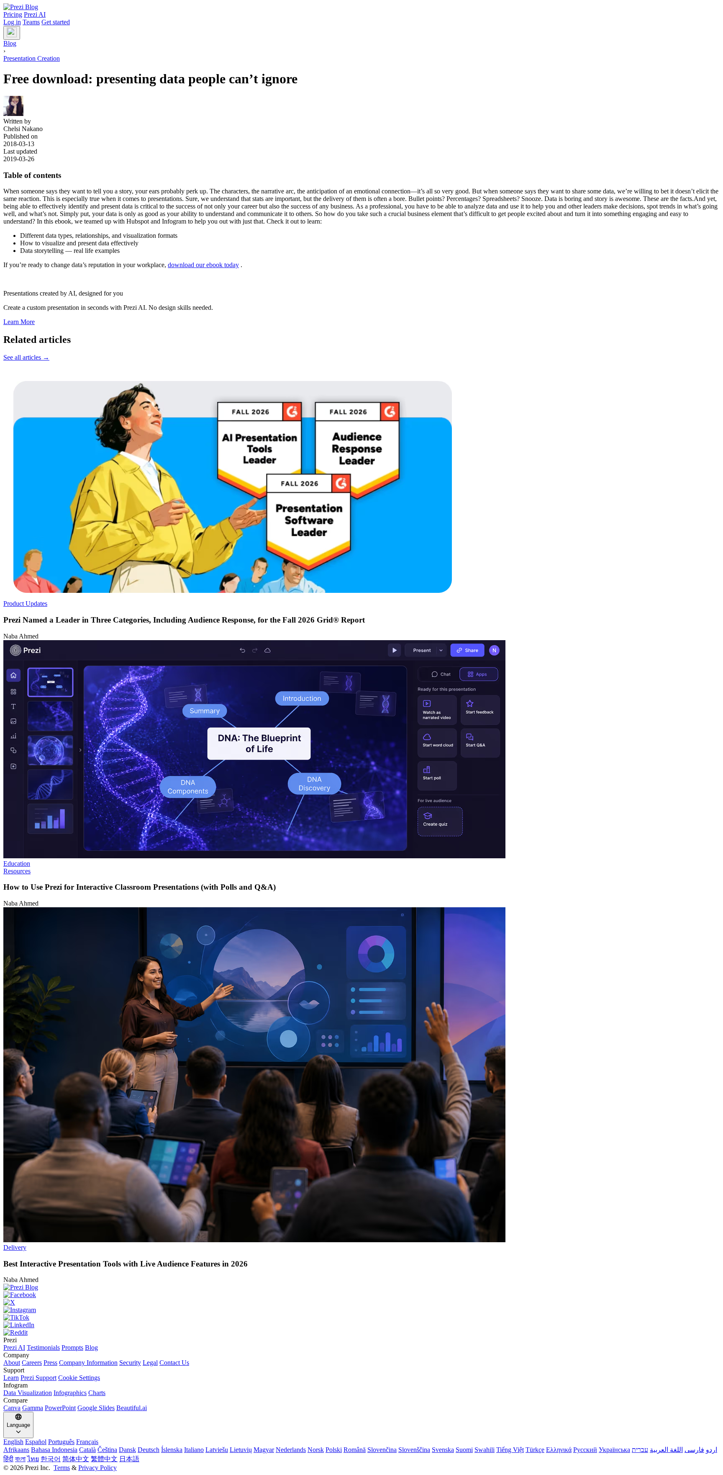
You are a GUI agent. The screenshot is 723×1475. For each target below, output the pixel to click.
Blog (91, 1347)
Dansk (127, 1449)
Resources (17, 871)
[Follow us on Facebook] (361, 1295)
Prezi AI (35, 14)
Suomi (464, 1449)
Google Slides (96, 1407)
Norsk (316, 1449)
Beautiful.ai (131, 1407)
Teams (31, 22)
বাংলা (20, 1458)
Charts (96, 1392)
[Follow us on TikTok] (361, 1317)
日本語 (129, 1458)
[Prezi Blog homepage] (20, 6)
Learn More (19, 321)
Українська (614, 1449)
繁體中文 (104, 1458)
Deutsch (148, 1449)
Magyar (264, 1449)
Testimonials (43, 1347)
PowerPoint (60, 1407)
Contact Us (174, 1362)
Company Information (88, 1362)
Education (16, 863)
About (11, 1362)
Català (87, 1449)
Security (130, 1362)
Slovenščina (414, 1449)
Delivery (14, 1247)
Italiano (194, 1449)
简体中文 (75, 1458)
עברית (640, 1449)
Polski (334, 1449)
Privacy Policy (97, 1467)
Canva (12, 1407)
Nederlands (291, 1449)
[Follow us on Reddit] (361, 1332)
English (13, 1441)
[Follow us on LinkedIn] (361, 1325)
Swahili (484, 1449)
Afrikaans (16, 1449)
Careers (32, 1362)
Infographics (70, 1392)
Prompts (72, 1347)
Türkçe (535, 1449)
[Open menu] (11, 33)
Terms (62, 1467)
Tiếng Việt (510, 1449)
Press (50, 1362)
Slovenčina (382, 1449)
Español (35, 1441)
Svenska (443, 1449)
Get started (55, 22)
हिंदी (8, 1458)
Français (87, 1441)
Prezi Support (38, 1377)
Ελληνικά (559, 1449)
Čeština (107, 1449)
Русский (585, 1449)
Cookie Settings (79, 1377)
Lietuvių (241, 1449)
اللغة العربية (666, 1449)
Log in (12, 22)
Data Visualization (27, 1392)
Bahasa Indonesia (54, 1449)
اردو (711, 1449)
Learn (11, 1377)
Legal (150, 1362)
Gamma (32, 1407)
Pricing (12, 14)
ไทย (33, 1458)
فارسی (694, 1449)
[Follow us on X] (361, 1302)
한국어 (51, 1458)
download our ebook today (203, 264)
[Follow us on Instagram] (361, 1310)
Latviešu (216, 1449)
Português (61, 1441)
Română (355, 1449)
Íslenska (171, 1449)
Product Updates (25, 603)
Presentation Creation (31, 58)
